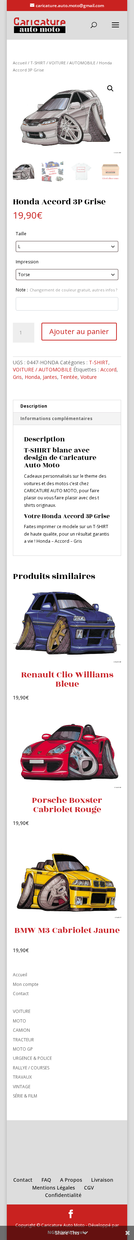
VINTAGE (21, 1087)
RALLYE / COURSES (31, 1068)
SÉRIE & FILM (25, 1096)
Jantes (50, 377)
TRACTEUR (23, 1040)
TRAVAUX (22, 1077)
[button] (110, 88)
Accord (108, 369)
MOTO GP (23, 1049)
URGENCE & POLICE (32, 1058)
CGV (89, 1187)
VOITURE (21, 1011)
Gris (17, 377)
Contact (21, 994)
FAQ (46, 1179)
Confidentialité (63, 1195)
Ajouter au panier (79, 331)
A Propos (71, 1179)
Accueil (20, 62)
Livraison (102, 1179)
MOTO (19, 1021)
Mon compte (26, 984)
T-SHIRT (37, 62)
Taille (21, 234)
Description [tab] (33, 406)
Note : (66, 290)
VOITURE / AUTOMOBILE (72, 62)
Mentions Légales (53, 1187)
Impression (27, 262)
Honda (32, 377)
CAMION (21, 1030)
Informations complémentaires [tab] (56, 418)
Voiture (88, 377)
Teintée (69, 377)
